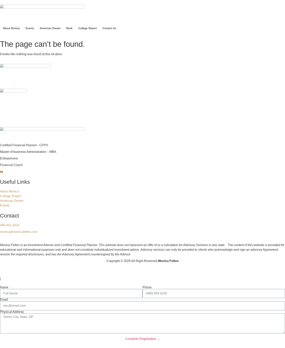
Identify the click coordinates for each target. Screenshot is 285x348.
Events (30, 28)
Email (4, 299)
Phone (147, 287)
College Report (87, 28)
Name (4, 287)
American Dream (50, 28)
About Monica (11, 28)
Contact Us (109, 28)
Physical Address (12, 311)
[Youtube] (142, 171)
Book (69, 28)
